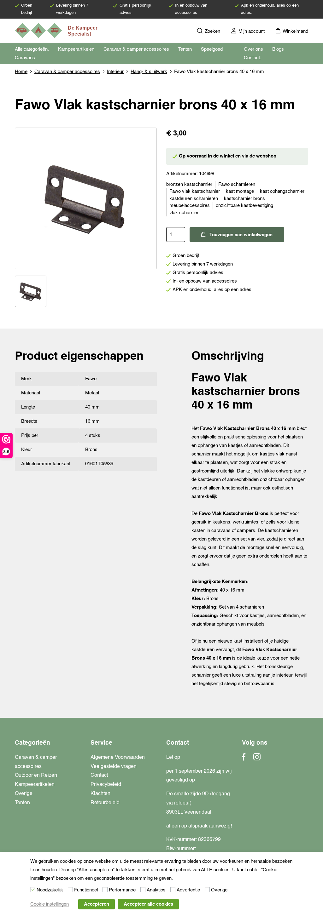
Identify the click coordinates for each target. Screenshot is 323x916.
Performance (122, 890)
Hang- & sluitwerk (149, 71)
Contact (99, 775)
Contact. (252, 57)
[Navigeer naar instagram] (257, 758)
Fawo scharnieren (236, 184)
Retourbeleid (105, 802)
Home (21, 71)
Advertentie (188, 890)
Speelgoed (212, 49)
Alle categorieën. (32, 49)
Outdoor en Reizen (36, 775)
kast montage (240, 191)
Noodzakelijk (50, 890)
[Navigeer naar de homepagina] (57, 30)
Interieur (115, 71)
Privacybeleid (106, 784)
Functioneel (86, 890)
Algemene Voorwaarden (118, 757)
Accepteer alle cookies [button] (148, 904)
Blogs (278, 49)
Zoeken (211, 31)
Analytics (156, 890)
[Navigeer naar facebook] (244, 758)
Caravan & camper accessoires (136, 49)
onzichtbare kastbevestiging (244, 205)
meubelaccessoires (189, 205)
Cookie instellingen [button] (49, 904)
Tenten (185, 49)
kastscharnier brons (244, 198)
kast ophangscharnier (282, 191)
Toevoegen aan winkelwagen (241, 234)
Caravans (25, 57)
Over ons (253, 49)
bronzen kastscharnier (189, 184)
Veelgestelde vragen (114, 766)
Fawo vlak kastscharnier (194, 191)
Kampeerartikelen (76, 49)
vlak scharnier (183, 212)
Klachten (100, 793)
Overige (23, 793)
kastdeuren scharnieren (193, 198)
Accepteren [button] (96, 904)
